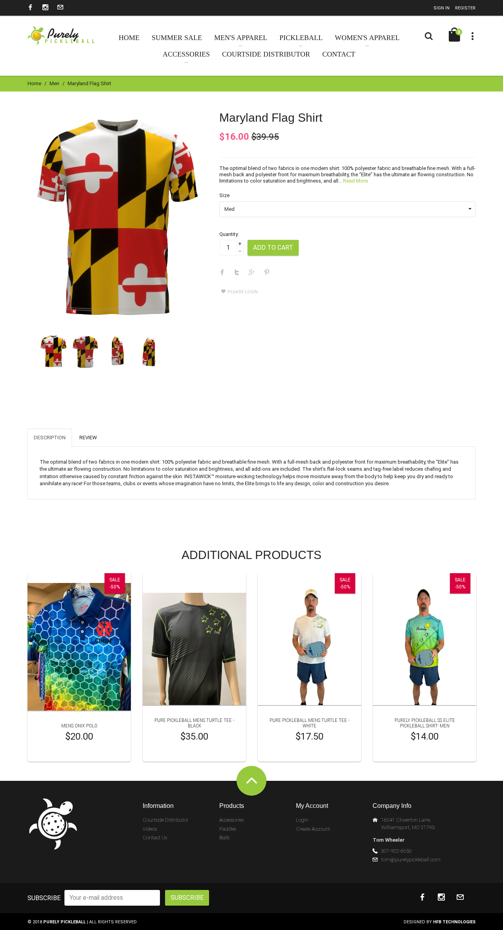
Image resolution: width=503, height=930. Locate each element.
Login (302, 820)
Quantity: (229, 234)
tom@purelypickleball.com (411, 859)
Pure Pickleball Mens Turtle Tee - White (309, 723)
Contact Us (155, 837)
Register (465, 8)
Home (34, 83)
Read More (355, 181)
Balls (224, 837)
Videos (150, 829)
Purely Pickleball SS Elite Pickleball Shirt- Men (425, 723)
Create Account (313, 829)
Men (54, 83)
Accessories (231, 820)
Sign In (441, 8)
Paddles (227, 829)
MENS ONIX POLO (79, 726)
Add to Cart (273, 247)
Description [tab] (50, 437)
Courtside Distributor (166, 820)
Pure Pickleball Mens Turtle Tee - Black (194, 723)
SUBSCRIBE (44, 898)
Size (224, 195)
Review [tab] (88, 437)
